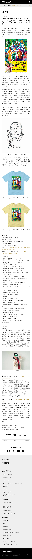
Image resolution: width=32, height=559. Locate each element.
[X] (20, 435)
